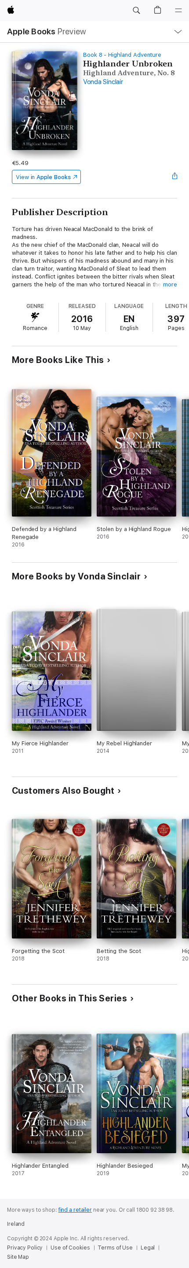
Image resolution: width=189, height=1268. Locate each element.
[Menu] (178, 10)
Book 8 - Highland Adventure (122, 54)
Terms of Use (115, 1248)
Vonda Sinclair (103, 82)
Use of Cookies (70, 1248)
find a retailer (75, 1210)
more (170, 284)
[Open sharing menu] (174, 177)
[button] (136, 10)
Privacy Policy (25, 1248)
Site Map (18, 1257)
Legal (148, 1248)
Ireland (16, 1224)
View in (43, 177)
